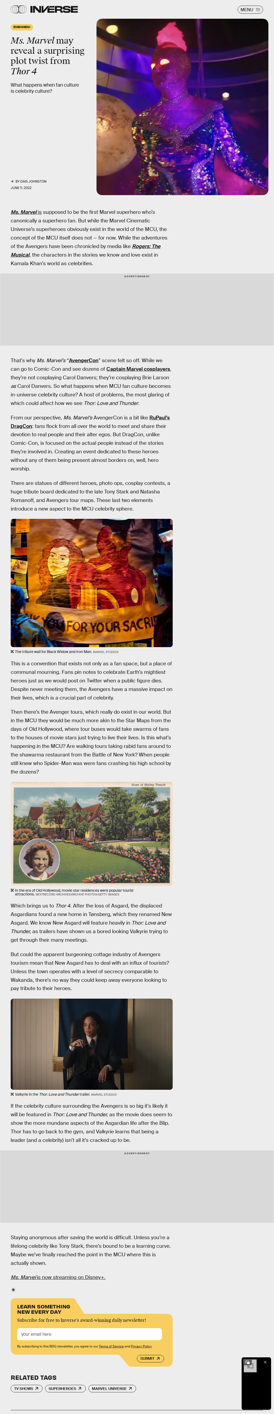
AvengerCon (83, 360)
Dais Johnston (33, 181)
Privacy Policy (141, 1346)
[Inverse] (54, 9)
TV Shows (23, 1388)
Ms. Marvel (24, 212)
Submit (147, 1358)
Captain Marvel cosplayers (138, 369)
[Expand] (247, 1362)
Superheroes (62, 1388)
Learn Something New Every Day (43, 1308)
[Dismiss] (265, 1362)
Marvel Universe (109, 1388)
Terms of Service (111, 1346)
